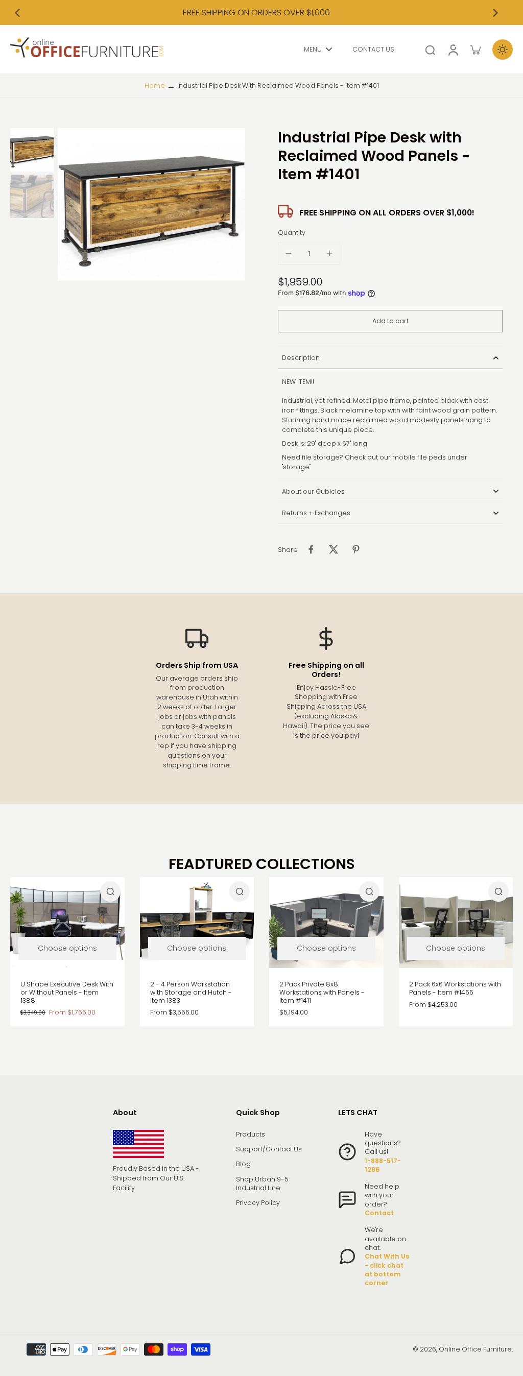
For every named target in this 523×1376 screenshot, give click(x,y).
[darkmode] (502, 49)
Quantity (291, 232)
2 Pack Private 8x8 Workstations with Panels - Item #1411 (322, 992)
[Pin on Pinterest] (356, 549)
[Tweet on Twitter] (333, 549)
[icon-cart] (475, 49)
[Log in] (452, 49)
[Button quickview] (110, 891)
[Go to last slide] (17, 13)
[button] (390, 321)
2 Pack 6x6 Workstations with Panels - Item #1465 (455, 988)
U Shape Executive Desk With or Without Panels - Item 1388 (66, 992)
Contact (379, 1213)
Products (250, 1134)
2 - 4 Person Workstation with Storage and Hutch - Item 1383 (191, 992)
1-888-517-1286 (383, 1165)
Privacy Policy (258, 1202)
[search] (430, 49)
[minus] (288, 253)
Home (155, 85)
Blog (243, 1164)
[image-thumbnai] (32, 150)
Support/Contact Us (269, 1149)
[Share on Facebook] (311, 549)
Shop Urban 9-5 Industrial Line (262, 1183)
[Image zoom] (151, 204)
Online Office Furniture (475, 1349)
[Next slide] (495, 13)
